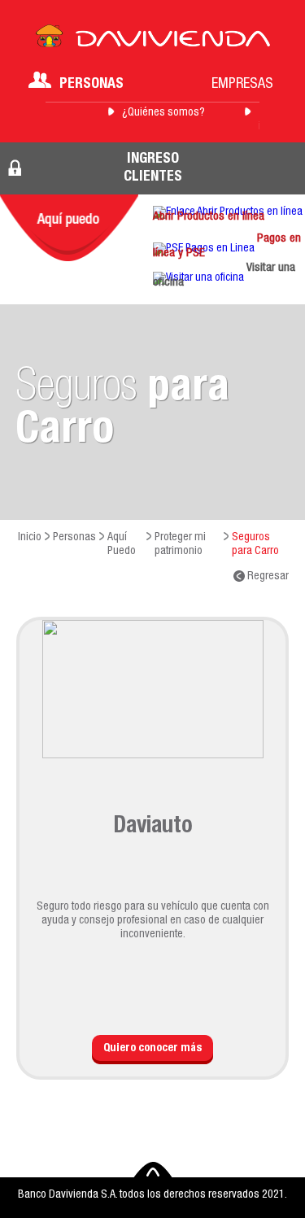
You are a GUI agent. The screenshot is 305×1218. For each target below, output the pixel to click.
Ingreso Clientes (153, 168)
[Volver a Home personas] (153, 40)
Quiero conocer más (152, 1048)
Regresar (267, 577)
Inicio (29, 538)
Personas (91, 84)
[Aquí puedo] (69, 228)
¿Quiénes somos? (163, 113)
